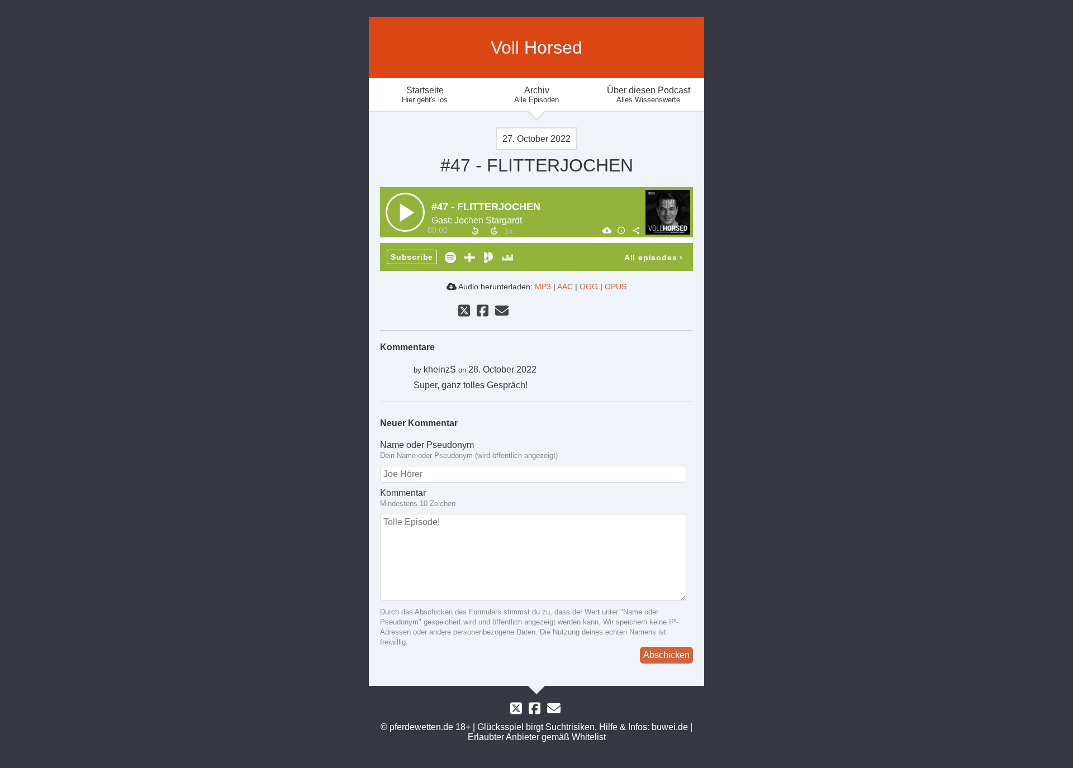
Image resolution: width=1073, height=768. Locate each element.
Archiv (536, 94)
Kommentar (403, 493)
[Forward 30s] (494, 230)
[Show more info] (621, 230)
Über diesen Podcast (648, 94)
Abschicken (666, 655)
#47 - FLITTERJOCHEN (485, 206)
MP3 (543, 286)
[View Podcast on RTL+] (469, 256)
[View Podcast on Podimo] (488, 256)
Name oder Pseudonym (427, 445)
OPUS (615, 286)
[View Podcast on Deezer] (507, 256)
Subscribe (412, 256)
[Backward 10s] (475, 230)
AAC (565, 286)
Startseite (425, 94)
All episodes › (653, 257)
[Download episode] (606, 230)
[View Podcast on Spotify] (450, 256)
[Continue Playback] (405, 212)
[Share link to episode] (635, 230)
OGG (589, 286)
